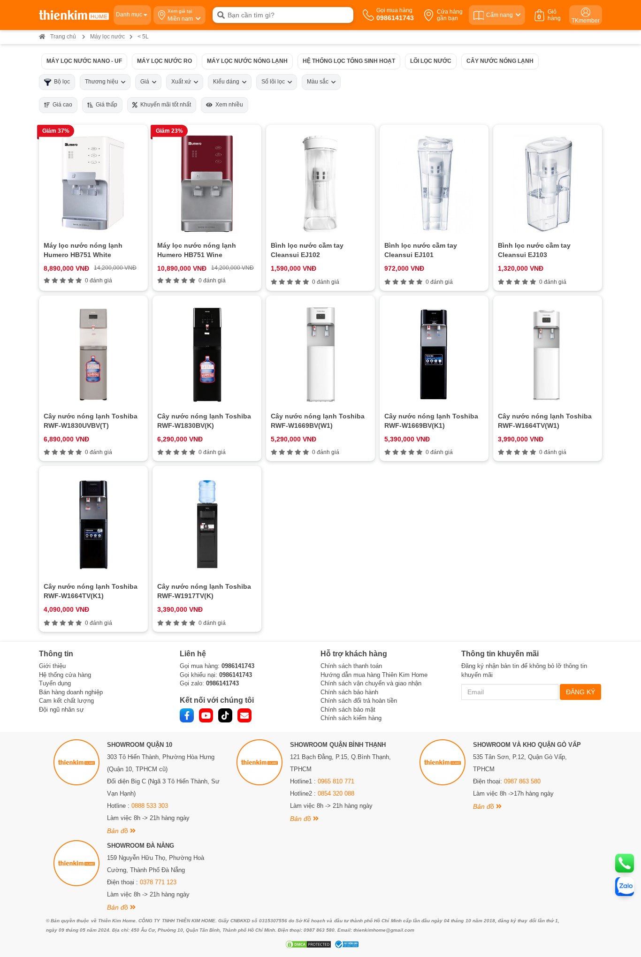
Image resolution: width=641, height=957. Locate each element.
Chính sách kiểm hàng (351, 718)
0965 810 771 (336, 781)
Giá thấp (105, 104)
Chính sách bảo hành (349, 692)
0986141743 (237, 665)
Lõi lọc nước (430, 61)
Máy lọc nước (107, 36)
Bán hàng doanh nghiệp (71, 692)
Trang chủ (63, 36)
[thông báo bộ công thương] (345, 944)
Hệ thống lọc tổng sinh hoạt (349, 61)
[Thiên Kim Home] (74, 15)
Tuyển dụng (55, 683)
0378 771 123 (158, 882)
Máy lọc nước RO (164, 61)
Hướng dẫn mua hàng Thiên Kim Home (373, 674)
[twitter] (225, 715)
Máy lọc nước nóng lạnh (247, 61)
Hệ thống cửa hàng (65, 674)
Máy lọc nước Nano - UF (84, 61)
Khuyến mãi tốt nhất (164, 104)
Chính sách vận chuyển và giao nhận (370, 683)
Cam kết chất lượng (66, 700)
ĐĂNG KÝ (580, 692)
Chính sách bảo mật (347, 709)
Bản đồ (118, 831)
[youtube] (206, 715)
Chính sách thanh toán (351, 665)
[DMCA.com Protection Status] (307, 944)
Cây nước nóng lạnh (500, 61)
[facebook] (187, 715)
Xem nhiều (228, 104)
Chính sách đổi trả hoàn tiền (358, 700)
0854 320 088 (336, 793)
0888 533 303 (149, 805)
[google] (244, 715)
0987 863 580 (522, 781)
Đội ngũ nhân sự (61, 709)
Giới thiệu (52, 665)
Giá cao (61, 104)
